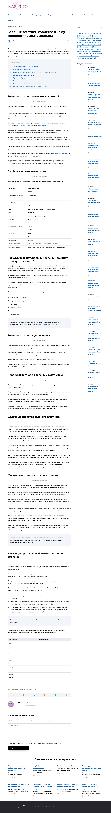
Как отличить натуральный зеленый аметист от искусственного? (35, 72)
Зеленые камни (13, 689)
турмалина (43, 324)
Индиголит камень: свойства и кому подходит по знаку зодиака (94, 270)
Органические (65, 15)
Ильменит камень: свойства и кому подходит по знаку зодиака (94, 284)
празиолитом (24, 125)
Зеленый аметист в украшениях (23, 75)
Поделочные (52, 15)
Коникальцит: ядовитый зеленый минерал (95, 296)
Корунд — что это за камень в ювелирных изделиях (90, 786)
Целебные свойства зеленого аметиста (26, 81)
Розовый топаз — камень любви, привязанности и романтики (17, 768)
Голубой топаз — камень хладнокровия (42, 767)
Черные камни (90, 58)
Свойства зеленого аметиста (22, 69)
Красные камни (85, 53)
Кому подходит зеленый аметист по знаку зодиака (30, 86)
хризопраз (64, 153)
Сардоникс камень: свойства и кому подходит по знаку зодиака (94, 374)
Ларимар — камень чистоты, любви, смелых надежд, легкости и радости (95, 96)
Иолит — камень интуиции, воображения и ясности (67, 785)
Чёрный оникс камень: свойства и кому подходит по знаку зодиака (95, 351)
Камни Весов (93, 38)
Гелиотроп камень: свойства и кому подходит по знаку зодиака (94, 148)
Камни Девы (92, 40)
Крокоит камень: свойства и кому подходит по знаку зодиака (94, 321)
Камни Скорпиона (87, 47)
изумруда (54, 324)
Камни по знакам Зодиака (67, 766)
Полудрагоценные (38, 15)
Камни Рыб (23, 689)
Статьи (10, 20)
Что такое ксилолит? (94, 363)
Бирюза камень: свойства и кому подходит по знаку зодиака (94, 229)
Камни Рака (88, 45)
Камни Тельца (92, 49)
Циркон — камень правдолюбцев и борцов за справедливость (93, 111)
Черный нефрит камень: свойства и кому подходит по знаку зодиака (95, 162)
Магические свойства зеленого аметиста (27, 83)
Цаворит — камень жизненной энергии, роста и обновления (94, 71)
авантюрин (56, 153)
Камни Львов (91, 42)
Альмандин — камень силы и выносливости (18, 785)
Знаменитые (76, 15)
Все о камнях (12, 15)
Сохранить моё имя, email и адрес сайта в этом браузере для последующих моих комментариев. (35, 743)
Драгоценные (25, 15)
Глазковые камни (84, 33)
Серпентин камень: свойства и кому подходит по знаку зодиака (94, 256)
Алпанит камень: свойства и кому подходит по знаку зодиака (94, 389)
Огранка (87, 15)
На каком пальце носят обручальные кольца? (95, 135)
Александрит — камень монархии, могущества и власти (91, 768)
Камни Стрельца (32, 689)
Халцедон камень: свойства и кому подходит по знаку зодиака (94, 215)
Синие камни (85, 56)
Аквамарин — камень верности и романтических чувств (95, 308)
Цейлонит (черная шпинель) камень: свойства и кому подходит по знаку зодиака (94, 336)
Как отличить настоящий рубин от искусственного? (94, 202)
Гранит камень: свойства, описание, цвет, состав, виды (94, 83)
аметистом (42, 125)
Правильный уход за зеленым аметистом (27, 78)
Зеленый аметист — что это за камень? (26, 66)
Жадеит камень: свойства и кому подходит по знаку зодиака (94, 176)
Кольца (94, 15)
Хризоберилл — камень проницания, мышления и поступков (42, 786)
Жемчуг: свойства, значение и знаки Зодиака (94, 242)
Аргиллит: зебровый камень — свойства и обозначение (94, 124)
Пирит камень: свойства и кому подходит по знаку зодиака (95, 189)
